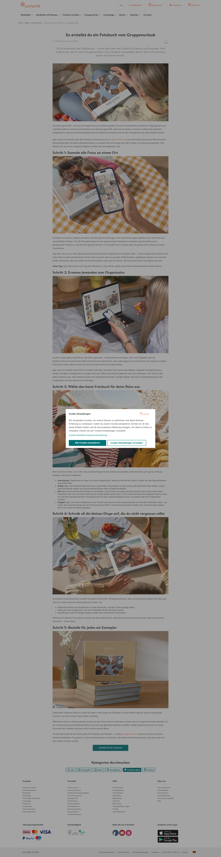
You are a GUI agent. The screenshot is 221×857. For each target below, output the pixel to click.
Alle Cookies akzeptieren (87, 442)
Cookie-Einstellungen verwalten (126, 443)
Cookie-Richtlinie (77, 435)
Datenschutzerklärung (96, 435)
